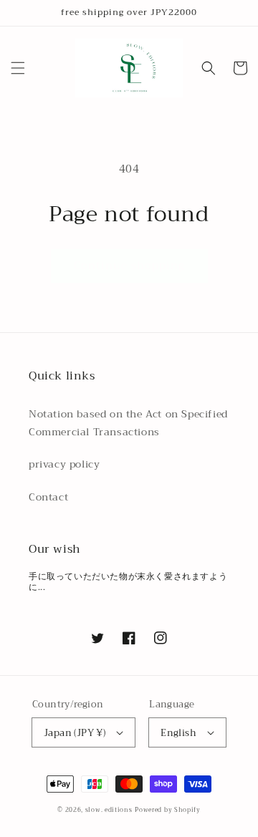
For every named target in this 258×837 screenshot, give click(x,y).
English (178, 733)
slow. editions (109, 810)
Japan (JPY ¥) (74, 733)
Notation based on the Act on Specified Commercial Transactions (128, 422)
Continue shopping (129, 265)
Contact (48, 496)
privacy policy (64, 464)
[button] (18, 68)
